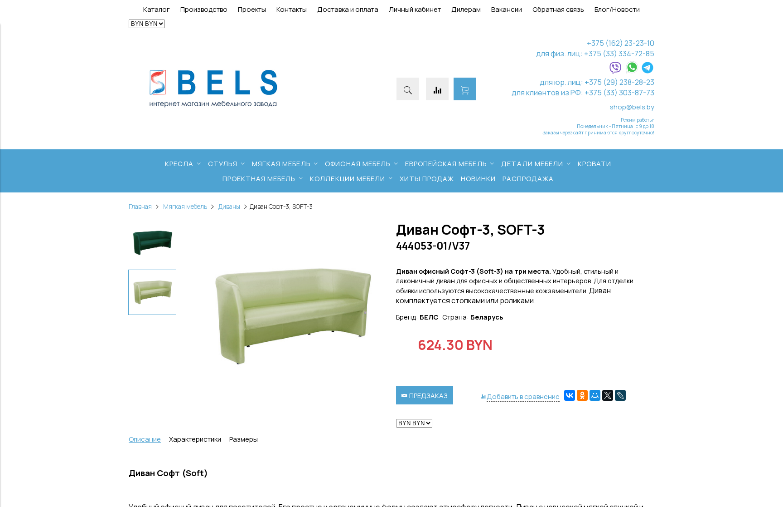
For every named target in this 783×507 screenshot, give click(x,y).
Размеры (243, 439)
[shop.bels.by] (213, 108)
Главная (140, 206)
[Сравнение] (437, 89)
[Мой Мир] (595, 395)
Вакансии (506, 9)
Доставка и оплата (347, 9)
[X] (607, 395)
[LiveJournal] (620, 395)
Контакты (291, 9)
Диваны (229, 206)
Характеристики (195, 439)
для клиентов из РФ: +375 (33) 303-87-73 (583, 92)
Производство (203, 9)
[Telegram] (647, 71)
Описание (145, 439)
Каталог (156, 9)
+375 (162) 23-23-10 (620, 43)
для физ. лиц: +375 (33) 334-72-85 (595, 53)
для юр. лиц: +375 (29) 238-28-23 (597, 82)
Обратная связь (558, 9)
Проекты (252, 9)
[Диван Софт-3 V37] (291, 317)
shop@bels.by (632, 107)
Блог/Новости (617, 9)
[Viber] (615, 71)
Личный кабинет (415, 9)
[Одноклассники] (582, 395)
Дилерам (466, 9)
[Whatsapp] (632, 71)
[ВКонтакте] (569, 395)
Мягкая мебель (185, 206)
